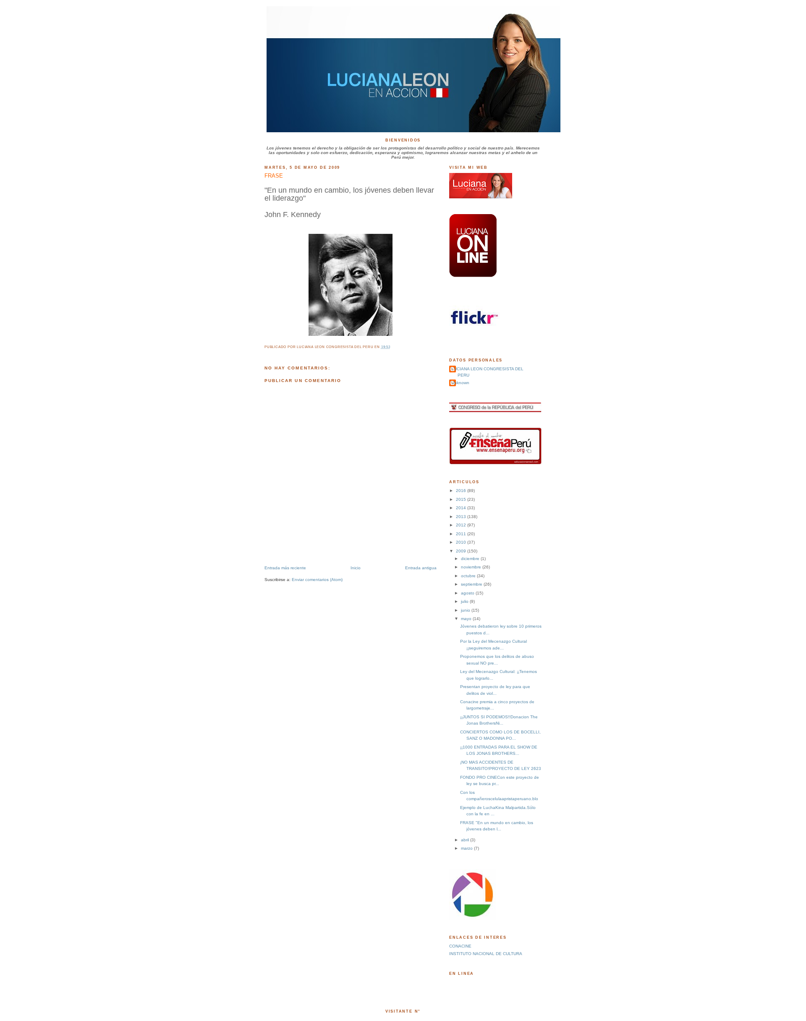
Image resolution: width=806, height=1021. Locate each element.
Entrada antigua (421, 567)
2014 (461, 507)
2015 (461, 499)
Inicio (356, 567)
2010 (461, 542)
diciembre (471, 558)
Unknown (460, 382)
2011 (461, 533)
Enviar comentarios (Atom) (317, 579)
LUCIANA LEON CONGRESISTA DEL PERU (487, 372)
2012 (461, 525)
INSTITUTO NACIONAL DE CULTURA (485, 953)
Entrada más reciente (285, 567)
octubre (469, 575)
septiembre (472, 584)
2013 (461, 516)
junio (466, 610)
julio (465, 601)
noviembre (471, 567)
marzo (467, 848)
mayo (467, 618)
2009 (461, 551)
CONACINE (460, 946)
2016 (461, 490)
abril (465, 840)
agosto (468, 593)
